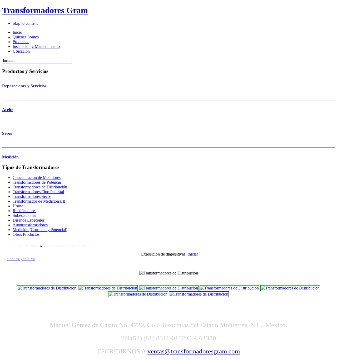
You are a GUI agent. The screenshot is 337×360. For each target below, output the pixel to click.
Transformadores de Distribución (70, 246)
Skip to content (25, 23)
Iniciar (192, 254)
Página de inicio (25, 246)
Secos (7, 133)
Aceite (7, 109)
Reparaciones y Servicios (24, 86)
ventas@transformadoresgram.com (193, 351)
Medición (10, 157)
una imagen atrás (21, 259)
